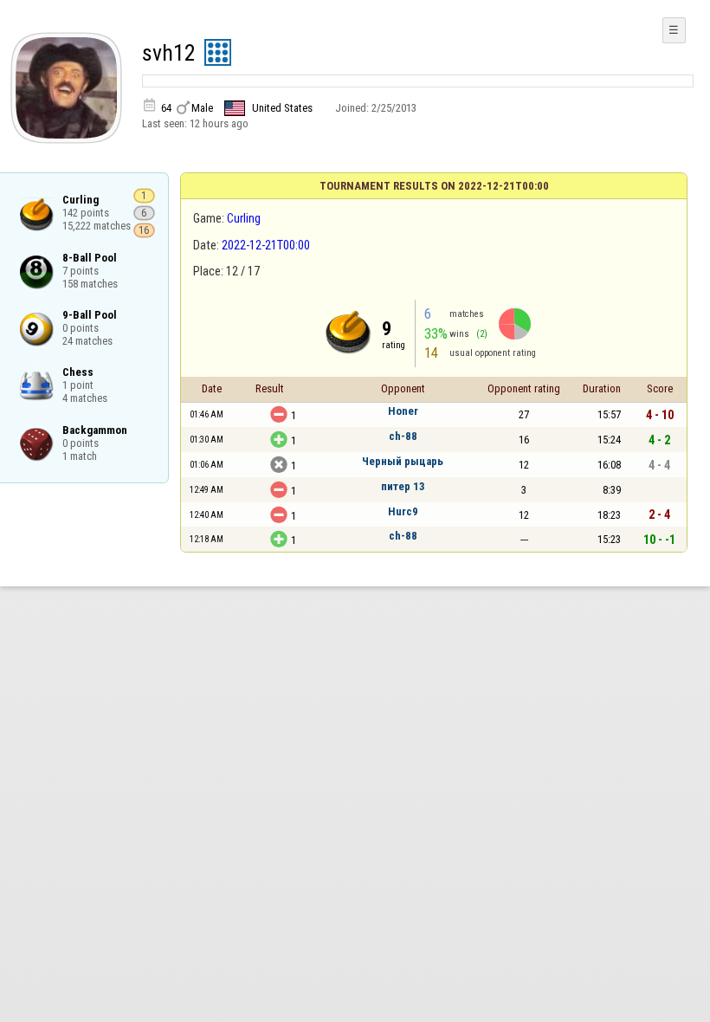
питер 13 (403, 486)
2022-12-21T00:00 (266, 245)
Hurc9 (403, 511)
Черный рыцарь (402, 461)
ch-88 (403, 436)
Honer (403, 410)
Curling (244, 218)
